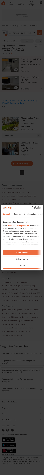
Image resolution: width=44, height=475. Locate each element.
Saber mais (20, 259)
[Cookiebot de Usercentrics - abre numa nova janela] (31, 207)
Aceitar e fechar (22, 252)
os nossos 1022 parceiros (18, 226)
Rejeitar (22, 266)
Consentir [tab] (6, 214)
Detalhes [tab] (17, 214)
